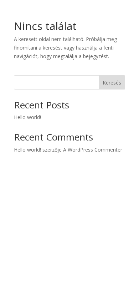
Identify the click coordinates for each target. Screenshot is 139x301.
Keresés (112, 82)
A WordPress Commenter (92, 149)
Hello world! (27, 117)
